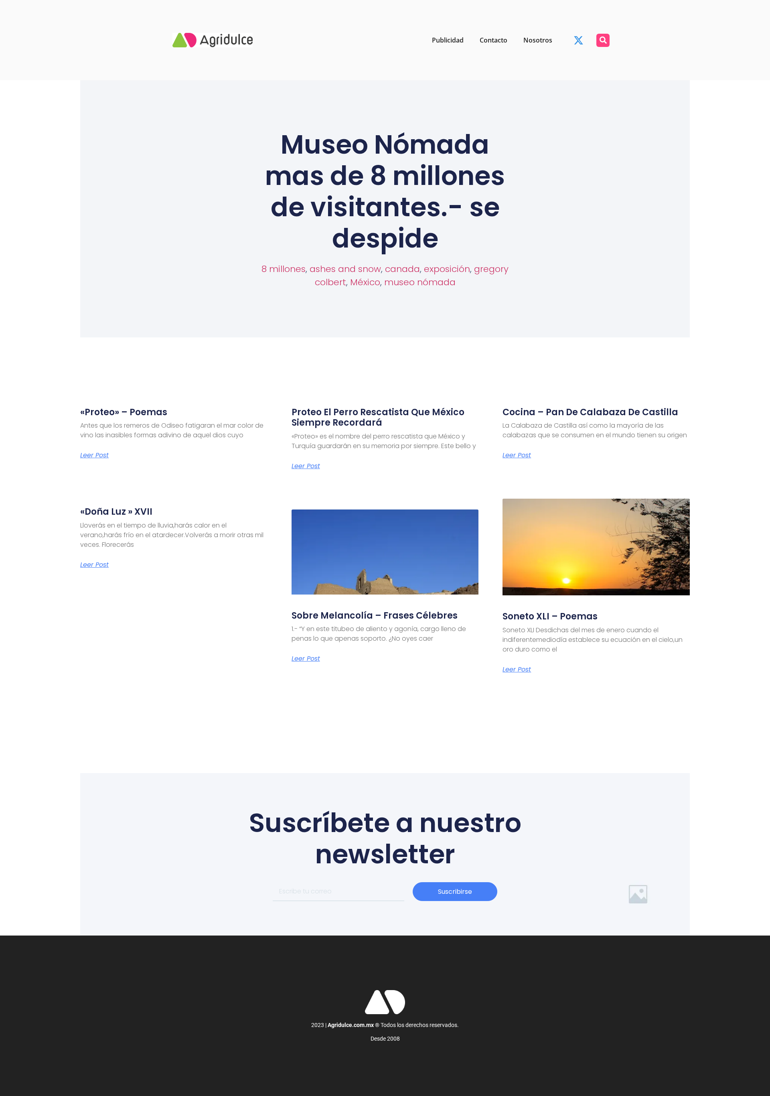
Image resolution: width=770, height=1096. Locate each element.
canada (402, 269)
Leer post (94, 455)
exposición (447, 269)
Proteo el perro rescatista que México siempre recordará (378, 417)
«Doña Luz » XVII (116, 511)
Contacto (493, 40)
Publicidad (448, 40)
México (365, 282)
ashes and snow (345, 269)
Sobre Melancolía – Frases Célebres (375, 615)
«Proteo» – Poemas (123, 412)
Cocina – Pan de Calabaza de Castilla (590, 412)
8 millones (283, 269)
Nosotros (537, 40)
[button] (603, 40)
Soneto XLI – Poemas (550, 616)
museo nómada (420, 282)
